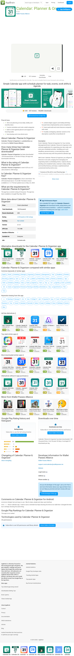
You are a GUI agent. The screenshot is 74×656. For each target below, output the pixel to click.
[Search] (41, 2)
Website (40, 468)
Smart (16, 303)
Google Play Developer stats (33, 571)
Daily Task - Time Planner (48, 346)
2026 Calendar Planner (62, 388)
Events (68, 282)
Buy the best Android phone (33, 583)
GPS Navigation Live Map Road (8, 409)
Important (45, 299)
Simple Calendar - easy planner (21, 346)
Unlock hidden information (18, 435)
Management (45, 274)
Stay (49, 287)
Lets (28, 278)
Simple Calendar (61, 367)
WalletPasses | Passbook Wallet (21, 409)
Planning (29, 287)
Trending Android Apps (32, 575)
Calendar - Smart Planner (62, 346)
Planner (53, 278)
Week (9, 274)
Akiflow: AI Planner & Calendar (48, 325)
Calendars (23, 303)
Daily (22, 282)
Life (23, 299)
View (28, 299)
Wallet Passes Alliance (22, 397)
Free (11, 303)
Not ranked (20, 221)
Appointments (57, 287)
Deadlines (59, 274)
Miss (4, 307)
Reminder (30, 303)
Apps (47, 2)
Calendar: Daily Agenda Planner (59, 654)
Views (54, 303)
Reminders (43, 287)
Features (37, 274)
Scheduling (16, 274)
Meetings (10, 299)
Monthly (36, 287)
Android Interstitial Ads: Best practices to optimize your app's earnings (11, 633)
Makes (34, 278)
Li (3, 299)
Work (4, 282)
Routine (67, 303)
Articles (3, 624)
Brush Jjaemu (5, 594)
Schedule (10, 282)
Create (42, 303)
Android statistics (31, 567)
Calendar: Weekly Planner (21, 325)
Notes (36, 303)
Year (53, 274)
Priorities (66, 274)
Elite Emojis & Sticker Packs (62, 409)
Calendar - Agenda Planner (35, 258)
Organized (16, 287)
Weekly (17, 282)
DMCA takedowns (6, 620)
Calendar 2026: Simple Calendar (35, 346)
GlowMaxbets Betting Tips (8, 590)
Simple (70, 299)
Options (11, 278)
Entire (47, 278)
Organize (63, 299)
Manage (17, 299)
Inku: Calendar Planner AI (62, 258)
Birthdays (60, 303)
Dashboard (61, 2)
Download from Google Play (37, 115)
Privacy (3, 612)
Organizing (31, 274)
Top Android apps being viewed (9, 587)
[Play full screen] (58, 68)
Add (39, 299)
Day (46, 282)
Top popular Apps (30, 579)
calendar (45, 388)
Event (62, 282)
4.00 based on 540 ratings (25, 217)
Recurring (4, 278)
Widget (34, 299)
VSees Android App (6, 598)
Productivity (40, 278)
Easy (52, 299)
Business (4, 303)
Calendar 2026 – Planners (48, 258)
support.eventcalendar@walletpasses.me (50, 464)
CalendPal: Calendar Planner (35, 367)
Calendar (59, 278)
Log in (69, 2)
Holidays (48, 303)
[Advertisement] (37, 30)
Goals (9, 287)
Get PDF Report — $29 (47, 213)
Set (4, 287)
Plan (64, 287)
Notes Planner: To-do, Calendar (62, 325)
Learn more (64, 209)
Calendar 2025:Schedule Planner (8, 258)
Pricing (53, 2)
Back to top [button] (69, 640)
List (51, 282)
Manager (23, 274)
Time (4, 291)
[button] (55, 472)
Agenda (57, 282)
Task (40, 282)
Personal (23, 287)
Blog (2, 628)
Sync (17, 278)
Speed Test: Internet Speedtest (48, 409)
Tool (22, 278)
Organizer (34, 282)
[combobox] (32, 2)
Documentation (5, 616)
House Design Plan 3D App (35, 409)
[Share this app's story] (52, 68)
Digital (4, 274)
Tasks (28, 282)
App (66, 278)
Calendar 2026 (20, 258)
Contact (3, 608)
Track (57, 299)
